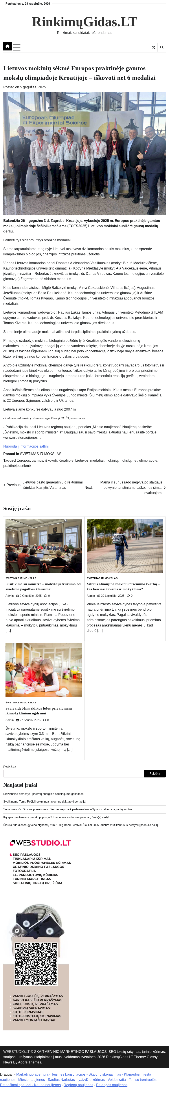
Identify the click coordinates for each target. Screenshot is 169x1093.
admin (10, 595)
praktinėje (11, 466)
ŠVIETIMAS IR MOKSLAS (40, 454)
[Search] (161, 47)
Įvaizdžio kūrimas (91, 1080)
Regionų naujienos (78, 1085)
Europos (23, 460)
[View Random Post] (153, 47)
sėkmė (25, 466)
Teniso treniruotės (142, 1080)
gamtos (37, 460)
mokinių (111, 460)
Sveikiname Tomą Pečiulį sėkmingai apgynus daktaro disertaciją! (44, 801)
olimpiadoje (148, 460)
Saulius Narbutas (61, 1080)
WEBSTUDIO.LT (16, 1052)
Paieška (10, 767)
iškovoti (51, 460)
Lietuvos (81, 460)
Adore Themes (29, 1062)
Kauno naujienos (47, 1085)
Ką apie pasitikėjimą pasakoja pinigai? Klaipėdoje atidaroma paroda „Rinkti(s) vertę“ (56, 817)
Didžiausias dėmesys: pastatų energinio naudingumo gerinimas (43, 794)
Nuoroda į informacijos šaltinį (26, 446)
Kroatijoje (66, 460)
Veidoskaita (117, 1080)
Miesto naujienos (31, 1080)
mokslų (125, 460)
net (134, 460)
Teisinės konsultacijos (68, 1074)
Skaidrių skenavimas (104, 1074)
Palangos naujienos (111, 1085)
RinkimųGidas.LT (84, 21)
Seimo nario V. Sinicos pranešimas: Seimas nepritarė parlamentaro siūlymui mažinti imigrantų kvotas (67, 809)
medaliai (97, 460)
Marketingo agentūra (32, 1074)
